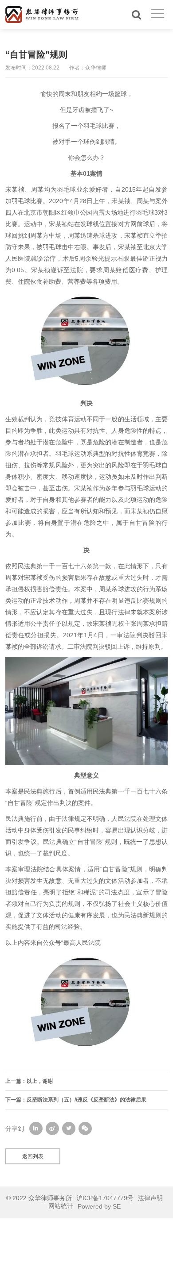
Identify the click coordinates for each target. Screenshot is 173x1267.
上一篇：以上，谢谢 (29, 1081)
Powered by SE (99, 1206)
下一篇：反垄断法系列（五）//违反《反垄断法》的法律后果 (75, 1100)
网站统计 (60, 1205)
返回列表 (32, 1156)
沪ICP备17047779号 (105, 1198)
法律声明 (150, 1198)
